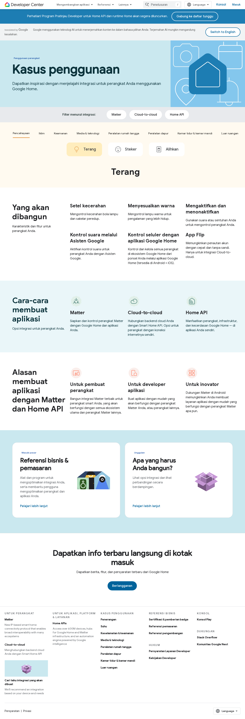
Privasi (27, 711)
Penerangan (108, 619)
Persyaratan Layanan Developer (169, 651)
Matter (9, 619)
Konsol (221, 4)
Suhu (104, 626)
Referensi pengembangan (166, 633)
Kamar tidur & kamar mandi (118, 660)
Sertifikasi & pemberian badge (168, 619)
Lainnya (123, 4)
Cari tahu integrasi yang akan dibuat (23, 682)
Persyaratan (12, 711)
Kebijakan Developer (162, 658)
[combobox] (162, 4)
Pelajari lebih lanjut (34, 506)
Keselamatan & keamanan (117, 633)
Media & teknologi (112, 640)
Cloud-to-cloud (15, 644)
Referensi (104, 4)
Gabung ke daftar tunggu (194, 16)
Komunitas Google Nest (212, 644)
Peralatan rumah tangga (116, 647)
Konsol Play (204, 619)
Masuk (236, 4)
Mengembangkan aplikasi (73, 4)
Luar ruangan (109, 667)
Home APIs (60, 623)
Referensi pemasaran (163, 626)
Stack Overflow (207, 637)
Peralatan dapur (111, 653)
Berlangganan (122, 586)
